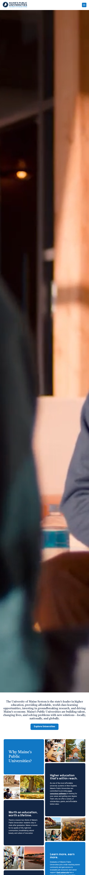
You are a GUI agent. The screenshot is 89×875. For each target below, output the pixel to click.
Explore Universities (44, 727)
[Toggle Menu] (84, 5)
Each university (63, 872)
